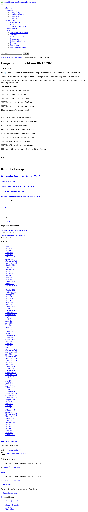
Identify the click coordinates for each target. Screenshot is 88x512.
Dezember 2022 (11, 335)
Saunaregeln (14, 18)
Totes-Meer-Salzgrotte (18, 26)
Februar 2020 (10, 366)
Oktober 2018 (11, 395)
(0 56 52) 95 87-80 (14, 450)
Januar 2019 (10, 389)
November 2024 (11, 288)
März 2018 (9, 408)
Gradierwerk (14, 16)
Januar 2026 (10, 259)
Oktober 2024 (11, 290)
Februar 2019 (10, 387)
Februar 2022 (10, 348)
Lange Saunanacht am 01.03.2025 (14, 235)
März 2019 (9, 385)
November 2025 (11, 263)
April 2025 (9, 277)
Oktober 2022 (11, 340)
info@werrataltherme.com (16, 453)
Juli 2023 (9, 321)
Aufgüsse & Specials (17, 14)
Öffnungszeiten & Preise (19, 33)
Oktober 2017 (11, 418)
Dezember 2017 (11, 414)
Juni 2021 (9, 354)
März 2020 (9, 364)
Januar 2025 (10, 284)
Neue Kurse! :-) (8, 181)
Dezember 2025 (11, 261)
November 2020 (11, 358)
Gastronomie (14, 39)
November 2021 (11, 352)
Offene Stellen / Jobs (17, 41)
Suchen (26, 53)
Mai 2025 (9, 275)
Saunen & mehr (15, 12)
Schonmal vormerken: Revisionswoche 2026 (20, 196)
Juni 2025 (9, 273)
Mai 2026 (9, 251)
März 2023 (9, 329)
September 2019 (11, 375)
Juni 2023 (9, 323)
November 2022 (11, 337)
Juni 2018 (9, 404)
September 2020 (11, 360)
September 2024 (11, 292)
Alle (7, 246)
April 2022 (9, 344)
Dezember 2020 (11, 356)
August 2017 (10, 422)
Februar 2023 (10, 331)
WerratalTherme (7, 57)
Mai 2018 (9, 406)
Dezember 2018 (11, 391)
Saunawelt (9, 10)
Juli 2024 (9, 296)
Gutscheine (14, 35)
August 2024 (10, 294)
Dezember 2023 (11, 311)
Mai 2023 (9, 325)
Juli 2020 (9, 362)
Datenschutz (14, 45)
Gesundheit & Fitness (13, 20)
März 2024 (9, 304)
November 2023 (11, 313)
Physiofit (13, 24)
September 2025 (11, 267)
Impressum (14, 43)
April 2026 (9, 253)
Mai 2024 (9, 300)
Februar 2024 (10, 306)
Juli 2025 (9, 271)
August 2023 (10, 319)
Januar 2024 (10, 308)
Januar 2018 (10, 412)
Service (8, 31)
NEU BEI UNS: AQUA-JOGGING (14, 230)
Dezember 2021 (11, 350)
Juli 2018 (9, 402)
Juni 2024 (9, 298)
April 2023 (9, 327)
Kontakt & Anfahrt (17, 37)
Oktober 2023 (11, 315)
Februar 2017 (10, 435)
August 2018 (10, 400)
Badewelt (9, 8)
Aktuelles (18, 57)
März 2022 (9, 346)
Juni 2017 (9, 426)
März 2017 (9, 433)
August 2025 (10, 269)
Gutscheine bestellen (9, 493)
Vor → (8, 221)
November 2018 (11, 393)
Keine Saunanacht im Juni (12, 191)
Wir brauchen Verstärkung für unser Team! (20, 176)
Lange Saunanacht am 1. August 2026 (17, 186)
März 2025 (9, 280)
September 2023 (11, 317)
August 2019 (10, 377)
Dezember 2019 (11, 371)
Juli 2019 (9, 379)
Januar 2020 (10, 368)
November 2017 (11, 416)
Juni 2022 (9, 342)
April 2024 (9, 302)
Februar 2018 (10, 410)
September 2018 (11, 397)
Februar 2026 (10, 257)
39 (6, 219)
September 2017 (11, 420)
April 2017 (9, 431)
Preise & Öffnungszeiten (11, 467)
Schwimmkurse (11, 29)
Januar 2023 (10, 333)
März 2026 (9, 255)
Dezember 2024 (11, 286)
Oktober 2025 (11, 265)
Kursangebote (15, 22)
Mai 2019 (9, 381)
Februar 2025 (10, 282)
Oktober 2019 (11, 373)
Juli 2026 (9, 249)
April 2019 (9, 383)
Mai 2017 (9, 428)
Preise (3, 472)
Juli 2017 (9, 424)
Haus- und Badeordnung (19, 47)
